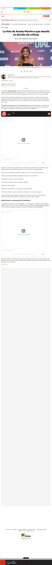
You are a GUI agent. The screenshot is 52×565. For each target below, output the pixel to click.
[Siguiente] (50, 24)
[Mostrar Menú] (2, 12)
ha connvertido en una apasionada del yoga (37, 205)
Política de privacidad (22, 529)
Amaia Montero (4, 264)
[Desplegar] (26, 558)
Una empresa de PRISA (26, 535)
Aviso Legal (8, 529)
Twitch (31, 513)
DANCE (28, 8)
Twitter (24, 71)
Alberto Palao (11, 75)
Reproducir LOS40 (49, 114)
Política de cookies (31, 529)
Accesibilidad (14, 529)
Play (26, 562)
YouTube (23, 513)
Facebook (21, 71)
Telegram (30, 71)
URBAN (40, 8)
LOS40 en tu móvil (21, 530)
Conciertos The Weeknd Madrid (35, 24)
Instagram (18, 513)
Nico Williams (47, 24)
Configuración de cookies (41, 529)
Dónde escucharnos (30, 530)
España (2, 16)
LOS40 (3, 8)
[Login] (50, 12)
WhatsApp (27, 71)
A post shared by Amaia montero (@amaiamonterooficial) (23, 163)
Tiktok (21, 513)
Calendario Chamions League (19, 24)
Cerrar (49, 20)
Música (6, 27)
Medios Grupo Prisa (26, 538)
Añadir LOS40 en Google (9, 84)
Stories (34, 513)
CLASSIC (16, 8)
